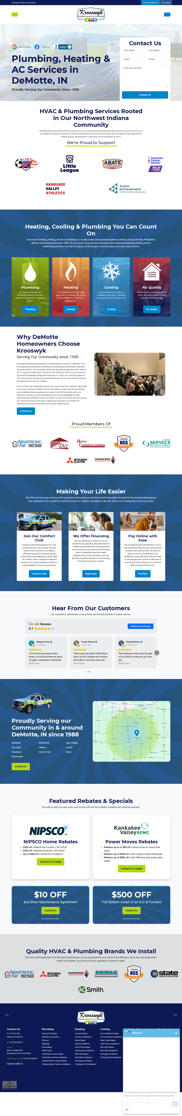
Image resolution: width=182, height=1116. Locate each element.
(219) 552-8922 (16, 1042)
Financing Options (150, 2)
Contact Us (145, 95)
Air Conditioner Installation (111, 1037)
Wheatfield (44, 743)
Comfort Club (39, 573)
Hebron (42, 747)
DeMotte (16, 743)
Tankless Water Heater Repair (54, 1061)
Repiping (45, 1044)
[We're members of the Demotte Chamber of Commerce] (59, 443)
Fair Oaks (16, 747)
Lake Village (72, 743)
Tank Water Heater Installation (54, 1057)
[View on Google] (31, 643)
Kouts (69, 752)
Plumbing (30, 309)
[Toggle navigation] (15, 14)
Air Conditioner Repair (109, 1033)
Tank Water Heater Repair (52, 1054)
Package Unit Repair (83, 1061)
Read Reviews (25, 47)
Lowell (69, 747)
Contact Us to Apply (50, 861)
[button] (25, 652)
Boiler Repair (80, 1040)
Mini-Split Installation (84, 1057)
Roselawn (16, 752)
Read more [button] (34, 663)
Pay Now (142, 573)
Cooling (111, 309)
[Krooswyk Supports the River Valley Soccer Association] (26, 163)
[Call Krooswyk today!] (167, 14)
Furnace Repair (81, 1033)
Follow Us (46, 47)
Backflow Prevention (50, 1037)
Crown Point (45, 752)
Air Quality (151, 309)
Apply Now (91, 573)
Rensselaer (17, 756)
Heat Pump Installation (84, 1050)
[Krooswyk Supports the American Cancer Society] (155, 163)
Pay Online (166, 2)
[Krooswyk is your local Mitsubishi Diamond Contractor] (91, 459)
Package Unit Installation (85, 1064)
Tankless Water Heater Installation (56, 1064)
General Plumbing (49, 1033)
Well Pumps (47, 1050)
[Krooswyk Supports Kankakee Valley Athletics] (55, 188)
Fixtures (45, 1040)
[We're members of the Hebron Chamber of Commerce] (91, 443)
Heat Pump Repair (82, 1047)
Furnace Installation (83, 1037)
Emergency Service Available (24, 2)
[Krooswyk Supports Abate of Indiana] (112, 163)
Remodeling (47, 1047)
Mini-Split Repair (82, 1054)
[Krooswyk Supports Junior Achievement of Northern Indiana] (126, 188)
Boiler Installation (82, 1044)
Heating (71, 309)
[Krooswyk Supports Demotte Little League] (69, 163)
